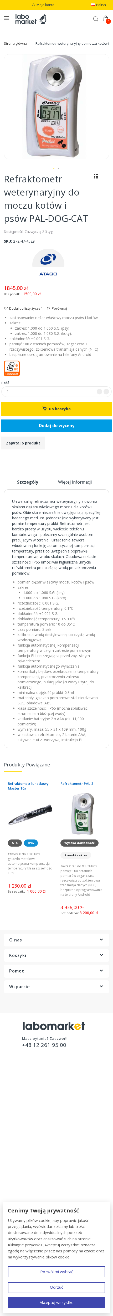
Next (106, 767)
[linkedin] (90, 1004)
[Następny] (105, 177)
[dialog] (56, 1257)
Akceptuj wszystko (57, 1302)
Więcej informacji (75, 482)
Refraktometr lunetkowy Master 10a (28, 786)
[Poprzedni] (87, 177)
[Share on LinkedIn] (26, 459)
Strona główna (15, 43)
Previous (101, 767)
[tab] (27, 484)
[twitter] (36, 1004)
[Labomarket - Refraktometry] (33, 19)
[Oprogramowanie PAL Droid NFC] (56, 368)
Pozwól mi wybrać (56, 1271)
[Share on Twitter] (12, 459)
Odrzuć (56, 1287)
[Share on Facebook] (5, 459)
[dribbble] (76, 1004)
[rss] (50, 1004)
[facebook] (23, 1004)
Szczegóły (27, 482)
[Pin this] (19, 459)
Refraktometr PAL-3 (76, 783)
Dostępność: (13, 231)
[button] (54, 168)
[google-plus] (63, 1004)
